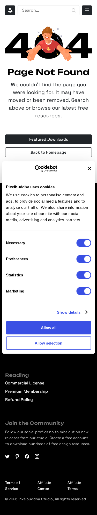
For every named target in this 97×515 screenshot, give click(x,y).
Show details (68, 312)
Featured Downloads (48, 139)
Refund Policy (19, 400)
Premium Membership (26, 391)
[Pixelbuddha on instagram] (37, 456)
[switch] (83, 259)
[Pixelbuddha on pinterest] (17, 456)
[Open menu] (87, 10)
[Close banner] (89, 168)
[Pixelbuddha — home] (10, 10)
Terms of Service (12, 485)
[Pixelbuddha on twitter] (7, 456)
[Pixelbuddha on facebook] (27, 456)
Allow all (48, 328)
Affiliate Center (44, 485)
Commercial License (24, 383)
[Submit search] (74, 10)
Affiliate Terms (74, 485)
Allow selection (48, 343)
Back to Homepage (48, 152)
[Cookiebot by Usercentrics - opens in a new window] (41, 168)
